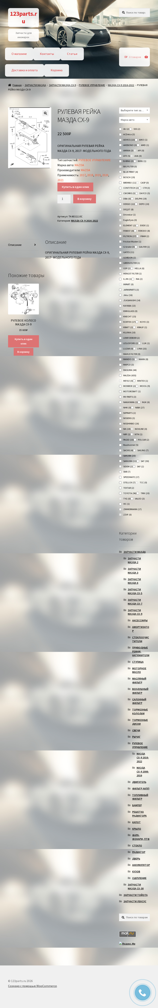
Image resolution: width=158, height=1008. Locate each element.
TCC (143, 482)
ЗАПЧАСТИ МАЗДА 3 (134, 570)
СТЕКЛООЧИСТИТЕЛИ (140, 639)
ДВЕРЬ (136, 858)
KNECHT (129, 316)
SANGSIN (130, 461)
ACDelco (129, 134)
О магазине (19, 54)
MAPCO (128, 364)
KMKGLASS (130, 311)
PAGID (128, 439)
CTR (146, 187)
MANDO (128, 359)
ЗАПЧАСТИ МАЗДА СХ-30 (136, 886)
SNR (126, 471)
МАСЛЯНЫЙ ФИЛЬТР (139, 680)
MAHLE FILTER (131, 354)
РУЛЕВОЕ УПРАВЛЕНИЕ (92, 85)
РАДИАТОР (138, 852)
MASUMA (130, 370)
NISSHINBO (131, 423)
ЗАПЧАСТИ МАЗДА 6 (134, 581)
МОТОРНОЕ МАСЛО (139, 670)
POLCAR (143, 439)
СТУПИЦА (138, 662)
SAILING (143, 450)
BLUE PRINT (130, 171)
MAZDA (79, 165)
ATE (126, 155)
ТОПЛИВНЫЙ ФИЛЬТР (140, 797)
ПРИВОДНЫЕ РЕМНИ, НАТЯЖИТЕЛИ (140, 651)
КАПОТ (136, 822)
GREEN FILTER (131, 262)
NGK (146, 402)
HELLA (139, 268)
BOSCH (129, 177)
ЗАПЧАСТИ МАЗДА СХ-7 (135, 601)
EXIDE (144, 225)
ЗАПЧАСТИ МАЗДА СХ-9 (62, 85)
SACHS (128, 450)
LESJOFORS (130, 343)
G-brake (129, 246)
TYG (127, 498)
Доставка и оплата (25, 70)
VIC (126, 503)
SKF (140, 466)
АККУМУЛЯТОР (141, 865)
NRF (126, 434)
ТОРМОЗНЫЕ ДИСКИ (140, 722)
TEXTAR (128, 487)
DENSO (129, 204)
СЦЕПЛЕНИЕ (139, 878)
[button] (45, 113)
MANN (143, 359)
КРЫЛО (136, 828)
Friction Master (132, 241)
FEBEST (128, 230)
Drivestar (129, 214)
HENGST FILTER (132, 273)
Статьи (72, 54)
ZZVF (127, 514)
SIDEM (128, 466)
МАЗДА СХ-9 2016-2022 (121, 85)
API (141, 150)
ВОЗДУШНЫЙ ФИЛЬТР (140, 691)
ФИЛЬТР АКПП (140, 788)
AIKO (143, 139)
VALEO (140, 498)
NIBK (140, 407)
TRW (145, 493)
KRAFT (128, 327)
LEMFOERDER (131, 337)
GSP (126, 268)
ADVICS (129, 139)
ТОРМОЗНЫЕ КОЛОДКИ (140, 711)
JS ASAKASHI (131, 300)
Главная (17, 85)
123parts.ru (23, 17)
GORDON (129, 257)
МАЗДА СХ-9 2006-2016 (143, 771)
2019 (98, 175)
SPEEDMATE (131, 477)
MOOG (145, 386)
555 (137, 128)
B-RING (128, 161)
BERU (142, 161)
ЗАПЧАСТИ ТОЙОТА (136, 895)
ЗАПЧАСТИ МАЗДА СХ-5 (135, 591)
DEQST (128, 209)
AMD (145, 145)
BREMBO (129, 182)
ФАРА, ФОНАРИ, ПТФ (141, 837)
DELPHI (141, 198)
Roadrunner (130, 444)
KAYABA (129, 305)
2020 (105, 175)
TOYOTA (129, 493)
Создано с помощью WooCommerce (32, 986)
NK (127, 428)
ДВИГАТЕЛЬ (139, 782)
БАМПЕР (137, 805)
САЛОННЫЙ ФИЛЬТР (139, 701)
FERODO (144, 230)
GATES (128, 252)
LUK (146, 343)
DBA (127, 198)
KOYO (144, 321)
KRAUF (142, 327)
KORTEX (129, 321)
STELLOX (129, 482)
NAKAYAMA (130, 402)
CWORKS (129, 193)
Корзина (56, 70)
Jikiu (128, 295)
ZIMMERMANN (132, 509)
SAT (145, 461)
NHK (127, 407)
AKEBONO (130, 145)
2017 (83, 175)
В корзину (84, 199)
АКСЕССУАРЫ (140, 620)
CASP (144, 182)
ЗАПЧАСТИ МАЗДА (35, 85)
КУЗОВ (136, 871)
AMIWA (128, 150)
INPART (128, 284)
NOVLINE (141, 428)
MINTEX (142, 380)
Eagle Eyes (130, 220)
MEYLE (128, 380)
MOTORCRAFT (132, 391)
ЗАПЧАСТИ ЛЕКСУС (135, 901)
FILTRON (129, 236)
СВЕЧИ (136, 730)
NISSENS (129, 418)
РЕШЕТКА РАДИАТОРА (139, 813)
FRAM (144, 236)
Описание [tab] (15, 245)
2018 (90, 175)
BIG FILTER (130, 166)
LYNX (142, 348)
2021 (60, 180)
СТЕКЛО (137, 845)
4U (126, 128)
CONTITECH (131, 187)
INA (139, 278)
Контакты (47, 54)
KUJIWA (129, 332)
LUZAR (128, 348)
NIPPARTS (129, 412)
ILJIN (127, 278)
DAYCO (145, 193)
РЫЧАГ (136, 736)
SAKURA (129, 455)
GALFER (144, 246)
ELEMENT (129, 225)
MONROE (129, 386)
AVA (138, 155)
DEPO (144, 204)
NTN (138, 434)
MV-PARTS (129, 396)
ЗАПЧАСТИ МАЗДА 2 (134, 560)
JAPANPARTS (131, 289)
